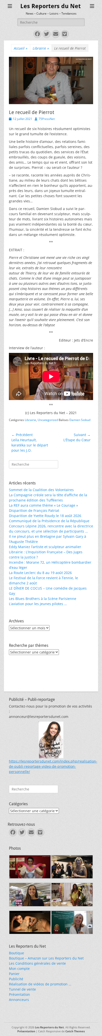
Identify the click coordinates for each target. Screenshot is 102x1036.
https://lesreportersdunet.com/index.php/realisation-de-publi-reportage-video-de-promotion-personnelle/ (53, 766)
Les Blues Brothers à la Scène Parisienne (42, 598)
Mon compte (19, 968)
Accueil (20, 48)
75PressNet (47, 119)
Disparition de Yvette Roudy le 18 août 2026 (45, 515)
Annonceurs (19, 999)
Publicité (16, 979)
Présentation (19, 994)
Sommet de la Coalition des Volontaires (41, 489)
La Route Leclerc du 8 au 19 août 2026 (40, 572)
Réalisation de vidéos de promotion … (40, 984)
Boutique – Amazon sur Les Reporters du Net (46, 958)
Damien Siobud (79, 420)
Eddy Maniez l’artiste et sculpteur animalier (45, 546)
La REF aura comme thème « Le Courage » (43, 505)
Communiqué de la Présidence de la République (49, 520)
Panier (14, 973)
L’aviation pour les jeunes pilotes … (38, 603)
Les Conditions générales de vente (37, 963)
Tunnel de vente (22, 989)
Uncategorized (48, 420)
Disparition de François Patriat (34, 510)
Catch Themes (75, 1031)
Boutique (16, 953)
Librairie (41, 48)
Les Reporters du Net (50, 6)
